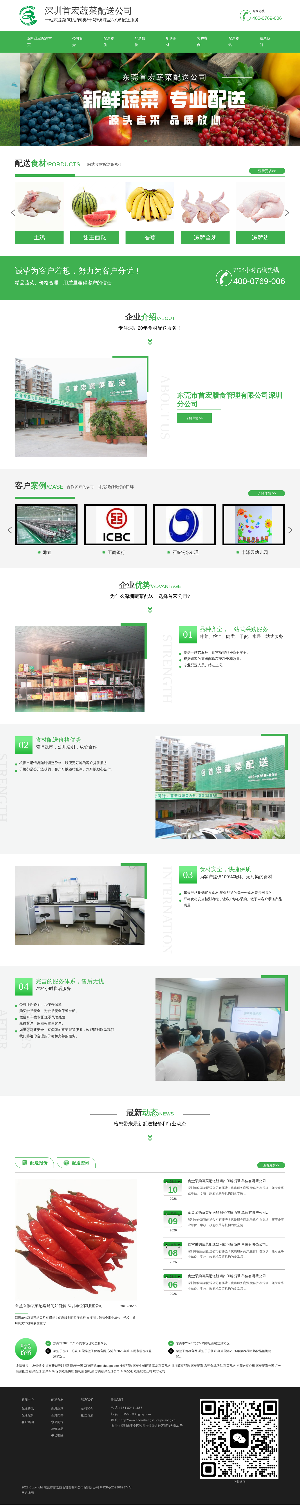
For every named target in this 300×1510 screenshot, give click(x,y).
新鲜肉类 (57, 1415)
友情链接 (38, 1365)
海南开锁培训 (54, 1365)
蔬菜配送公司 (265, 1365)
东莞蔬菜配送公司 (107, 1371)
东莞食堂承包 (213, 1365)
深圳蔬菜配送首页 (39, 42)
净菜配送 (126, 1365)
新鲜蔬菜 (57, 1408)
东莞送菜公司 (246, 1365)
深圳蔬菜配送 (161, 1365)
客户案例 (202, 42)
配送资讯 (233, 42)
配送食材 (171, 42)
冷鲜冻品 (57, 1429)
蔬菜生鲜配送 (142, 1365)
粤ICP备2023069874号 (116, 1487)
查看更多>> (267, 171)
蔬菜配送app (93, 1365)
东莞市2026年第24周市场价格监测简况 (203, 1343)
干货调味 (57, 1435)
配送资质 (108, 42)
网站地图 (28, 1493)
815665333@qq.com (136, 1414)
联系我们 (265, 42)
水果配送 (127, 1371)
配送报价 (140, 42)
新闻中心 (28, 1399)
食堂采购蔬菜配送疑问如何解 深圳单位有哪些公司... (228, 1181)
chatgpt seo (111, 1365)
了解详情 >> (194, 418)
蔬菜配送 (197, 1365)
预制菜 (79, 1371)
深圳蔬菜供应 (65, 1371)
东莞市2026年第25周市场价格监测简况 (80, 1343)
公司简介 (77, 42)
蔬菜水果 (48, 1371)
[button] (145, 141)
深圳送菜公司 (74, 1365)
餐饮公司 (159, 1371)
